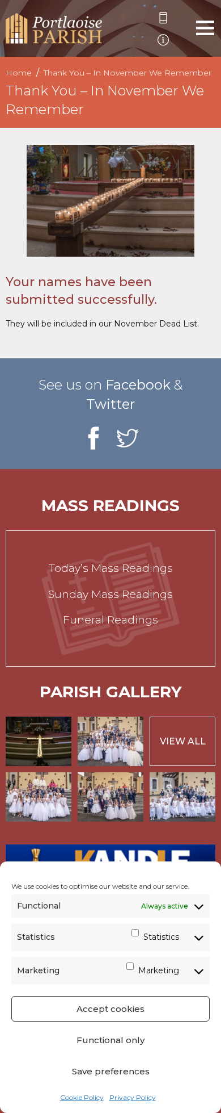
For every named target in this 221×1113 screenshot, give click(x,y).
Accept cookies (110, 1008)
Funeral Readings (110, 619)
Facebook (138, 384)
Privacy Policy (132, 1097)
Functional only (110, 1040)
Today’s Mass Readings (111, 568)
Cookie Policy (82, 1097)
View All (183, 741)
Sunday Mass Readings (110, 594)
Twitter (110, 404)
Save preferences (111, 1071)
